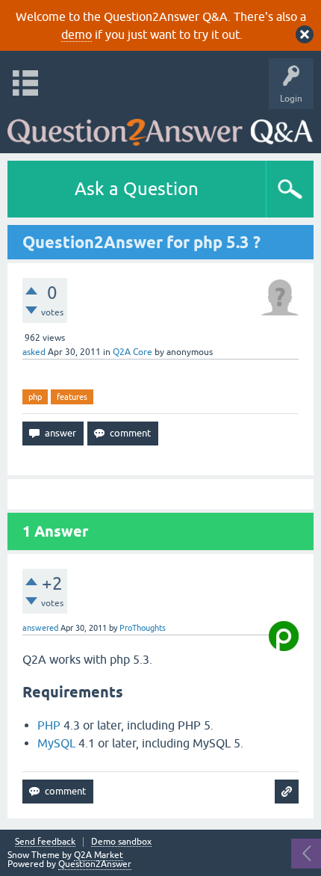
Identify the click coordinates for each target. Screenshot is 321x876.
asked (34, 352)
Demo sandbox (121, 842)
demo (76, 34)
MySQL (56, 743)
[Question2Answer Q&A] (160, 127)
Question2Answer (94, 864)
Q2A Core (132, 352)
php (35, 396)
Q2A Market (98, 855)
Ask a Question (137, 189)
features (72, 396)
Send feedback (45, 842)
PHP (48, 725)
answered (40, 627)
